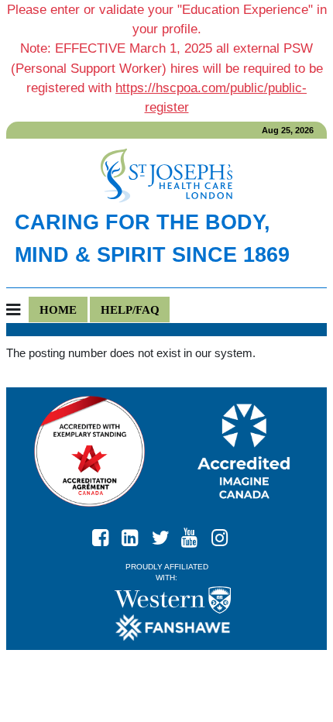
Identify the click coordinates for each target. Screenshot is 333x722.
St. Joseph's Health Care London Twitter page (166, 534)
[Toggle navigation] (17, 310)
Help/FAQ (130, 309)
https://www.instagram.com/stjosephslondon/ (226, 534)
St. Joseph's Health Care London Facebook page (107, 534)
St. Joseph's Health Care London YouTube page (196, 534)
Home (58, 309)
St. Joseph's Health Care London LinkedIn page (136, 534)
